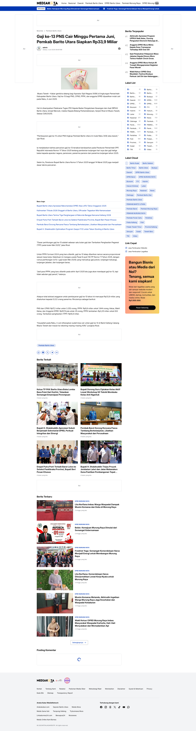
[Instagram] (105, 707)
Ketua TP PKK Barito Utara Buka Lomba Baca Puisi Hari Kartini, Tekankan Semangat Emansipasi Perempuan (56, 392)
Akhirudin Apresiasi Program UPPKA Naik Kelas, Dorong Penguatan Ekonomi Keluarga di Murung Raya (143, 38)
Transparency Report (65, 693)
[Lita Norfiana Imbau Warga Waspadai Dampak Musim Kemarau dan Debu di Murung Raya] (55, 510)
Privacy (149, 689)
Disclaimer (121, 689)
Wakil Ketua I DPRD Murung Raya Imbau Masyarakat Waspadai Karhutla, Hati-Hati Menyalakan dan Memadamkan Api (95, 623)
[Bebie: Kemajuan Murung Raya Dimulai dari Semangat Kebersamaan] (55, 533)
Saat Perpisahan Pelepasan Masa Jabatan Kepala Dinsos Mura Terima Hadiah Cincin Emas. (144, 56)
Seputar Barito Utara (60, 707)
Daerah (80, 3)
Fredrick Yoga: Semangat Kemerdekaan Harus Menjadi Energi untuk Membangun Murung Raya (87, 9)
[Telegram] (52, 352)
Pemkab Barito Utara (94, 3)
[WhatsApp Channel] (128, 707)
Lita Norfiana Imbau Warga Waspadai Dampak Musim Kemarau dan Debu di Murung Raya (97, 505)
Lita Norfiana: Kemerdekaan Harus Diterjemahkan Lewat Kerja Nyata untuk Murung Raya (94, 577)
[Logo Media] (45, 680)
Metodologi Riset (95, 689)
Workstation (109, 689)
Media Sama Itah (43, 711)
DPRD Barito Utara (112, 3)
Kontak (39, 689)
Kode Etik (40, 693)
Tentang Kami (50, 689)
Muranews (72, 715)
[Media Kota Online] (47, 3)
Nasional (72, 3)
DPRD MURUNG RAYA (82, 501)
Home (63, 3)
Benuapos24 (60, 715)
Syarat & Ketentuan (136, 689)
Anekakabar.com (43, 707)
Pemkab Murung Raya (131, 3)
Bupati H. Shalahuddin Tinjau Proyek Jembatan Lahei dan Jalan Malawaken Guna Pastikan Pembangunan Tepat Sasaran (99, 469)
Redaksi (62, 689)
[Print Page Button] (119, 48)
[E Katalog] (59, 680)
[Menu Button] (157, 3)
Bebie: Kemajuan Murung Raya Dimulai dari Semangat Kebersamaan (96, 528)
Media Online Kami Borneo (46, 720)
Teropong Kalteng (59, 711)
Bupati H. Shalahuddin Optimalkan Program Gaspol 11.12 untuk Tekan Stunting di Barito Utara (75, 229)
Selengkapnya (77, 642)
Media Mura (76, 707)
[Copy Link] (57, 352)
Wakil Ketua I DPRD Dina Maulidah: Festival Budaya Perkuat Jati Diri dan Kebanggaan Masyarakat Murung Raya (144, 74)
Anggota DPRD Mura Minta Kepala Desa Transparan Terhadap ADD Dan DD (141, 47)
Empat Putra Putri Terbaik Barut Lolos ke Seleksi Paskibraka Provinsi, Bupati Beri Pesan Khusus (76, 220)
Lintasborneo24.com (44, 715)
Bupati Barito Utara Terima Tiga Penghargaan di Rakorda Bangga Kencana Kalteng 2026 (74, 215)
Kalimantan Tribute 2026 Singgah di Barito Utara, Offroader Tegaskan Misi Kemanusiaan (74, 210)
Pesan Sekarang (142, 308)
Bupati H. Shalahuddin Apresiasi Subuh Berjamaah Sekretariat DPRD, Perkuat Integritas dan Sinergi (56, 431)
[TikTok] (119, 707)
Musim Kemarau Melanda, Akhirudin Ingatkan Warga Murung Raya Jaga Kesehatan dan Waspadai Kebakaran (97, 600)
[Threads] (110, 707)
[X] (47, 352)
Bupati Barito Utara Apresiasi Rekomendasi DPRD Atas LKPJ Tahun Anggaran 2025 (71, 206)
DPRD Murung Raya (150, 3)
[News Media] (67, 680)
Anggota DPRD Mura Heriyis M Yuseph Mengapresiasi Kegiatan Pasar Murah (144, 65)
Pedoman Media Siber (77, 689)
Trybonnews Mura (76, 711)
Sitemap (50, 693)
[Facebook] (43, 352)
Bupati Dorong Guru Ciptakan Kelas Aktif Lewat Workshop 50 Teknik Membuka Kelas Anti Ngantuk (100, 392)
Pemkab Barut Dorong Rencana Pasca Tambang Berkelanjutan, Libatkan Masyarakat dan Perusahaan (79, 224)
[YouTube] (123, 707)
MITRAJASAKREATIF (48, 725)
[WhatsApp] (38, 352)
